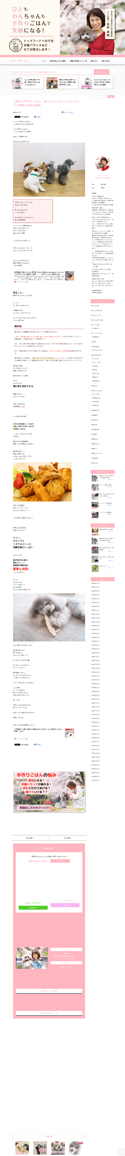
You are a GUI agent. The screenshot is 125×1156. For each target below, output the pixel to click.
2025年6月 (94, 637)
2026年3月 (94, 602)
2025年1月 (94, 656)
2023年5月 (94, 734)
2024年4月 (94, 691)
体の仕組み (95, 355)
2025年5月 (94, 641)
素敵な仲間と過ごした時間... (106, 529)
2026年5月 (94, 595)
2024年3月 (94, 695)
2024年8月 (94, 676)
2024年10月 (95, 668)
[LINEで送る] (25, 117)
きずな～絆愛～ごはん (19, 60)
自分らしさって (103, 566)
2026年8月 (94, 583)
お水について (96, 315)
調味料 (94, 439)
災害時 (95, 405)
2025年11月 (95, 618)
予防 (94, 342)
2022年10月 (95, 761)
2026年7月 (94, 587)
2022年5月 (94, 780)
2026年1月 (94, 610)
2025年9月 (94, 625)
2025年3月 (94, 649)
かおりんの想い (69, 112)
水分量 (95, 401)
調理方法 (95, 444)
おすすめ (95, 305)
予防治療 (95, 346)
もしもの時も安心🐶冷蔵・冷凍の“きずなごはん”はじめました (32, 82)
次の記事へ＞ (68, 838)
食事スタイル (96, 453)
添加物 (94, 420)
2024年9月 (94, 672)
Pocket (38, 117)
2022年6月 (94, 776)
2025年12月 (95, 614)
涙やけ (95, 373)
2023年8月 (94, 722)
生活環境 (95, 429)
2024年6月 (94, 683)
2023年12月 (95, 707)
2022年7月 (94, 772)
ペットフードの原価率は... (105, 512)
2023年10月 (95, 714)
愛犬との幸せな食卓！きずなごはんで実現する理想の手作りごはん (67, 82)
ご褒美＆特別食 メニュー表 (78, 61)
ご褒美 (95, 328)
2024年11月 (95, 664)
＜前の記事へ (29, 838)
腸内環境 (95, 381)
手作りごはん (96, 390)
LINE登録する (33, 908)
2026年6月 (94, 591)
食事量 (95, 337)
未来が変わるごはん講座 (58, 61)
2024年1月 (94, 703)
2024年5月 (94, 687)
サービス (95, 325)
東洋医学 (95, 410)
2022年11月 (95, 757)
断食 (94, 369)
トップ (44, 61)
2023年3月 (94, 741)
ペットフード (96, 333)
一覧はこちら (102, 72)
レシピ (95, 394)
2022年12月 (95, 753)
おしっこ (95, 362)
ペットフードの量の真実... (105, 503)
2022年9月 (94, 765)
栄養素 (94, 415)
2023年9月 (94, 718)
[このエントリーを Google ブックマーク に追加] (35, 117)
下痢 (94, 366)
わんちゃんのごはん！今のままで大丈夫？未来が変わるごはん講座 (102, 82)
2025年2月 (94, 653)
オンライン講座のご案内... (105, 485)
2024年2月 (94, 699)
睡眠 (94, 377)
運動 (94, 448)
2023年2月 (94, 745)
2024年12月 (95, 660)
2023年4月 (94, 737)
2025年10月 (95, 622)
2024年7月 (94, 680)
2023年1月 (94, 749)
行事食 (94, 434)
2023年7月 (94, 726)
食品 (94, 463)
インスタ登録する (65, 905)
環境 (94, 424)
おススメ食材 (96, 310)
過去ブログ (94, 61)
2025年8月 (94, 629)
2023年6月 (94, 730)
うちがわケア (96, 350)
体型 (94, 386)
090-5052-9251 (37, 861)
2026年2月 (94, 606)
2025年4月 (94, 645)
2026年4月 (94, 598)
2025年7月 (94, 633)
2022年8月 (94, 768)
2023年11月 (95, 710)
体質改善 (95, 398)
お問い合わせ (105, 61)
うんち (95, 358)
